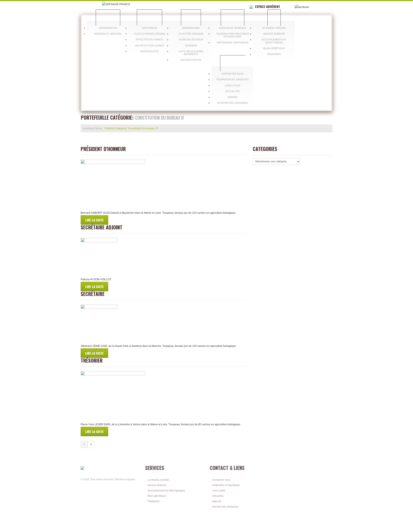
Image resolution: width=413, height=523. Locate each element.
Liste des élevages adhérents (191, 52)
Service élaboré (274, 33)
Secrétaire (93, 293)
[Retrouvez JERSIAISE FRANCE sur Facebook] (83, 486)
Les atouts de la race (149, 45)
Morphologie (149, 51)
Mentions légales (125, 479)
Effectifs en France (149, 39)
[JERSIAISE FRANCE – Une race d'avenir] (110, 467)
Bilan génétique (274, 48)
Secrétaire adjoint (101, 227)
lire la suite (94, 220)
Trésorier (92, 360)
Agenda (232, 97)
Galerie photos (190, 59)
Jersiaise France (108, 17)
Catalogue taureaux (232, 27)
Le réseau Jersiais (274, 27)
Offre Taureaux (232, 17)
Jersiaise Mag (191, 27)
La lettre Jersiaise (191, 33)
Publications (191, 17)
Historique (149, 27)
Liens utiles (232, 85)
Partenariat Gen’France (232, 42)
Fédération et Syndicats (232, 79)
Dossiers (191, 45)
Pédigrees (274, 54)
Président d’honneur (103, 148)
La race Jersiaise (149, 17)
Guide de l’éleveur (191, 39)
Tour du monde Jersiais (149, 33)
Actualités (232, 91)
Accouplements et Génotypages (274, 41)
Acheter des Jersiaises (232, 102)
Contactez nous (232, 73)
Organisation (108, 27)
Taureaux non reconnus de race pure (232, 35)
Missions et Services (108, 33)
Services (274, 17)
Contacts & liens (232, 63)
